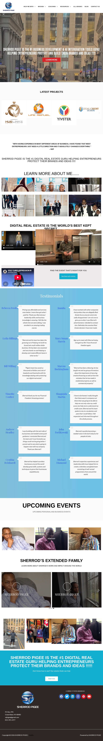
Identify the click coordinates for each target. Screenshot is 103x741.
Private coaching (51, 185)
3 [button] (52, 608)
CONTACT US (95, 6)
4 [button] (53, 608)
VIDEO (84, 539)
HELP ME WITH (28, 6)
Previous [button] (4, 590)
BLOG (87, 6)
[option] (26, 590)
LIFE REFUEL (51, 205)
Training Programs (18, 205)
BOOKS (85, 205)
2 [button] (50, 608)
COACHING (52, 6)
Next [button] (98, 590)
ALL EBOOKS (77, 6)
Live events (18, 185)
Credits (31, 735)
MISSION (41, 6)
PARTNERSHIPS (85, 185)
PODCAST (51, 539)
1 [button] (49, 608)
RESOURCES (64, 6)
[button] (4, 113)
